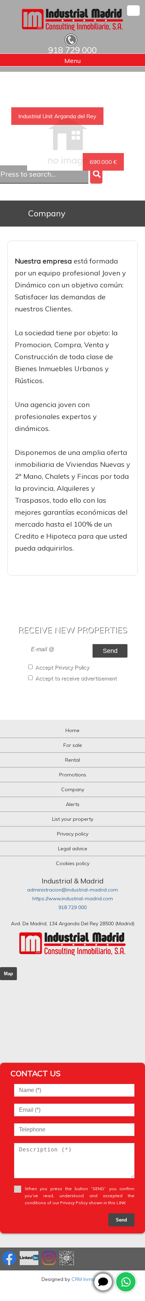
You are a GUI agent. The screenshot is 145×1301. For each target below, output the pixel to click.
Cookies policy (72, 863)
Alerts (73, 804)
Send (110, 650)
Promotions (72, 775)
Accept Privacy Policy (62, 667)
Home (72, 730)
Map (8, 973)
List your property (72, 819)
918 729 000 (72, 907)
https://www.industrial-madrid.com (72, 898)
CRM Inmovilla (87, 1279)
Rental (72, 760)
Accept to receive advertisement (76, 678)
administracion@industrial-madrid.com (72, 890)
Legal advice (72, 848)
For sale (72, 745)
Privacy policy (72, 834)
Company (72, 789)
